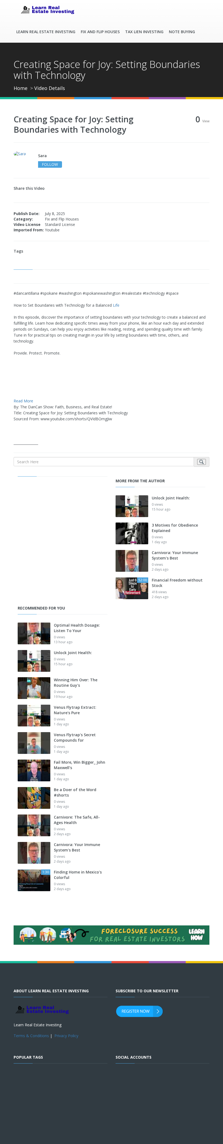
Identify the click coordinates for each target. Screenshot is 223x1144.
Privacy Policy (66, 1035)
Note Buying (182, 31)
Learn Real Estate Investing (45, 31)
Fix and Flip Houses (100, 31)
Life (116, 305)
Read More (23, 400)
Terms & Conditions (31, 1035)
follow (50, 164)
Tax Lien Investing (144, 31)
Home (20, 88)
